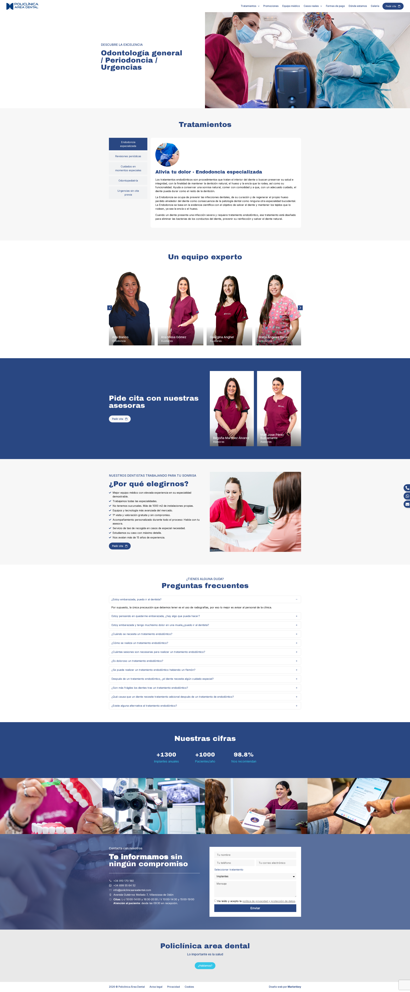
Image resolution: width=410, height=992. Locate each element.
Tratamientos (248, 6)
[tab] (128, 144)
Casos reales (311, 6)
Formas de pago (335, 6)
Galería (375, 6)
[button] (300, 307)
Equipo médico (291, 6)
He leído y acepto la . (256, 901)
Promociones (271, 6)
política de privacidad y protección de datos (268, 901)
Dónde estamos (358, 6)
